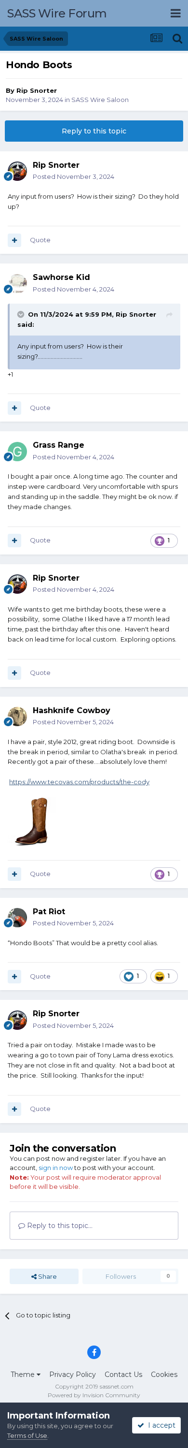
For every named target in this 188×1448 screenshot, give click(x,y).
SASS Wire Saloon (100, 99)
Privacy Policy (72, 1374)
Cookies (164, 1374)
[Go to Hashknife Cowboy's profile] (17, 716)
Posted (73, 176)
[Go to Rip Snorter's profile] (17, 171)
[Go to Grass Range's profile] (17, 451)
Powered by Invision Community (94, 1395)
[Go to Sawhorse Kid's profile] (17, 283)
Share (47, 1276)
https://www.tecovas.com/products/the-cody (79, 782)
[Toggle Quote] (21, 314)
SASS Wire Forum (57, 13)
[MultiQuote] (14, 240)
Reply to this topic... (59, 1225)
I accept (159, 1425)
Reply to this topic (94, 131)
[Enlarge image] (32, 820)
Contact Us (123, 1374)
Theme (24, 1374)
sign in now (56, 1167)
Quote (40, 240)
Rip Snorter (36, 90)
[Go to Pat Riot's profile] (17, 917)
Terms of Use (27, 1435)
